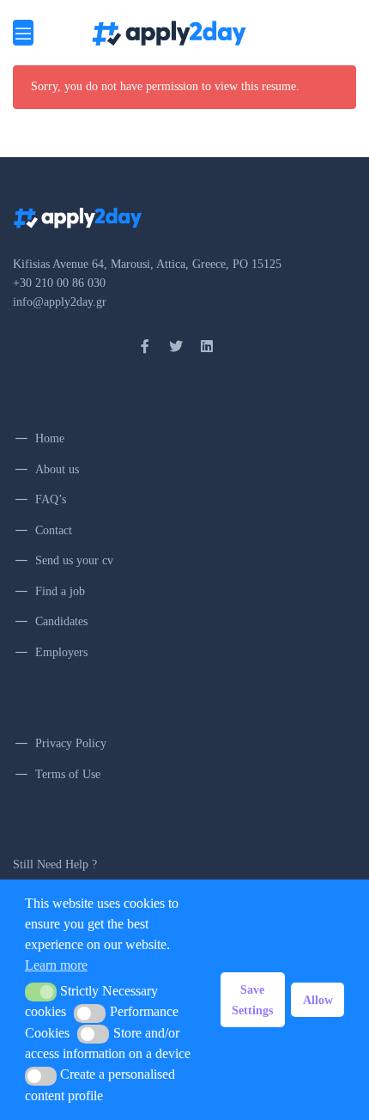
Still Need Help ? (55, 864)
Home (49, 438)
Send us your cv (74, 560)
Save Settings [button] (252, 1000)
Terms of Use (67, 774)
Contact (53, 530)
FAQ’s (50, 499)
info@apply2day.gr (59, 301)
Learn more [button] (56, 965)
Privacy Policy (70, 743)
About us (57, 469)
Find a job (60, 591)
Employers (61, 652)
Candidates (61, 621)
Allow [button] (318, 1000)
